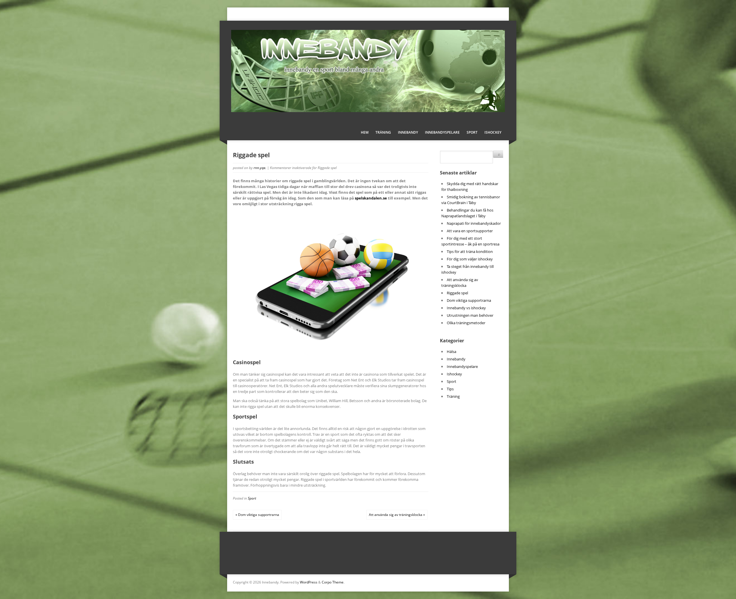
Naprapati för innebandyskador (474, 223)
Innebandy (408, 132)
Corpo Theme (333, 582)
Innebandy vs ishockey (466, 307)
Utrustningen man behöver (470, 315)
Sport (472, 132)
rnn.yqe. (260, 167)
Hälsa (451, 351)
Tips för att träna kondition (470, 251)
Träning (383, 132)
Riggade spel (457, 292)
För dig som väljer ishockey (470, 259)
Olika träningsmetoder (466, 322)
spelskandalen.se (371, 198)
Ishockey (492, 132)
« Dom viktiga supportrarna (257, 514)
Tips (450, 388)
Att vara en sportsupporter (470, 230)
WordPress (308, 582)
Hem (365, 132)
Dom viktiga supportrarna (469, 300)
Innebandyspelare (442, 132)
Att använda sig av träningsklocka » (397, 514)
